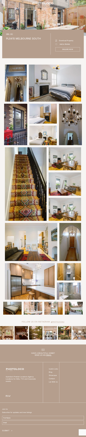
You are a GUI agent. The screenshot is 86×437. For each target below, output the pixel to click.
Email (48, 355)
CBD (8, 34)
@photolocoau (57, 322)
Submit (7, 430)
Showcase (53, 375)
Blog (50, 372)
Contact (52, 379)
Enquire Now (67, 49)
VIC (11, 34)
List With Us (53, 382)
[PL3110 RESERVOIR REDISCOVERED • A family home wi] (50, 333)
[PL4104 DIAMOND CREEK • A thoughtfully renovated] (7, 333)
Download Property (66, 40)
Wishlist (82, 4)
